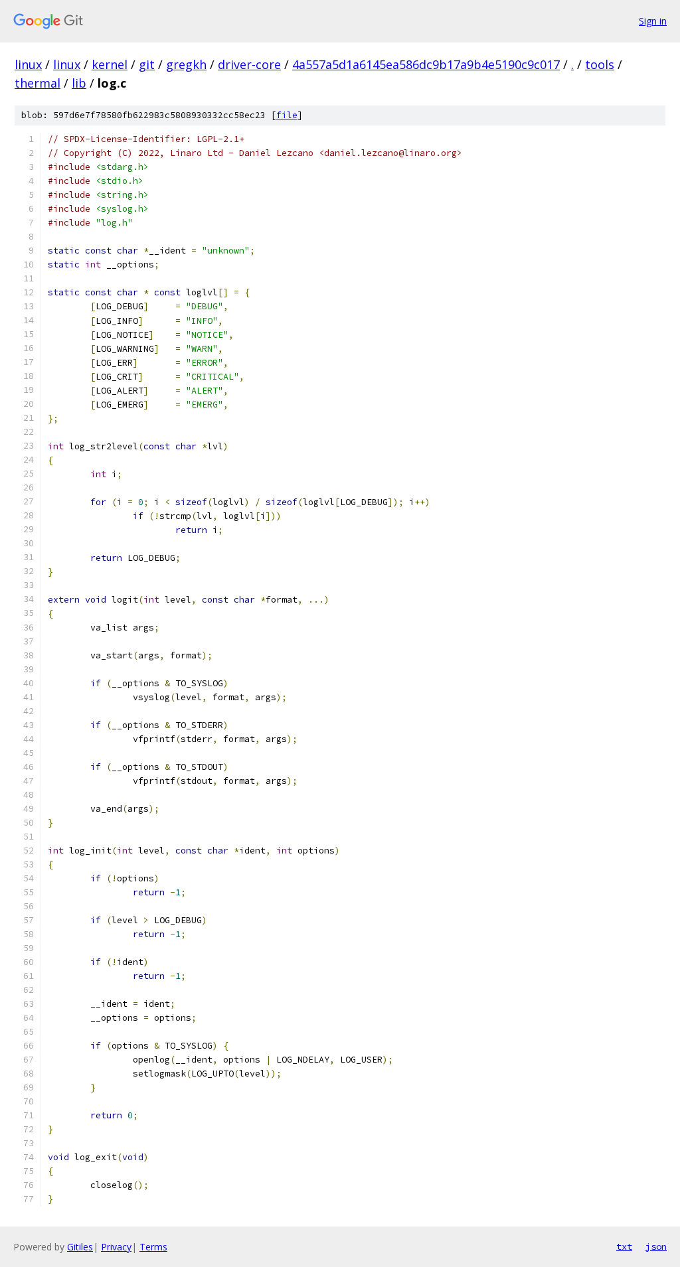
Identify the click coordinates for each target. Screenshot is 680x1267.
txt (624, 1246)
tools (599, 64)
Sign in (653, 21)
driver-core (249, 64)
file (287, 115)
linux (28, 64)
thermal (37, 83)
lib (79, 83)
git (147, 64)
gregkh (186, 64)
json (656, 1246)
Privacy (116, 1246)
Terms (153, 1246)
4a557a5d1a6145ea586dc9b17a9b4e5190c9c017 (426, 64)
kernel (110, 64)
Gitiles (80, 1246)
